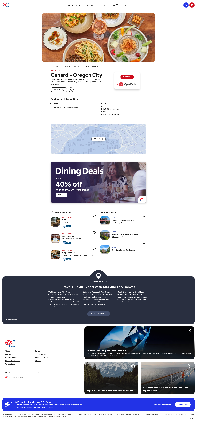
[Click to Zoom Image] (98, 37)
